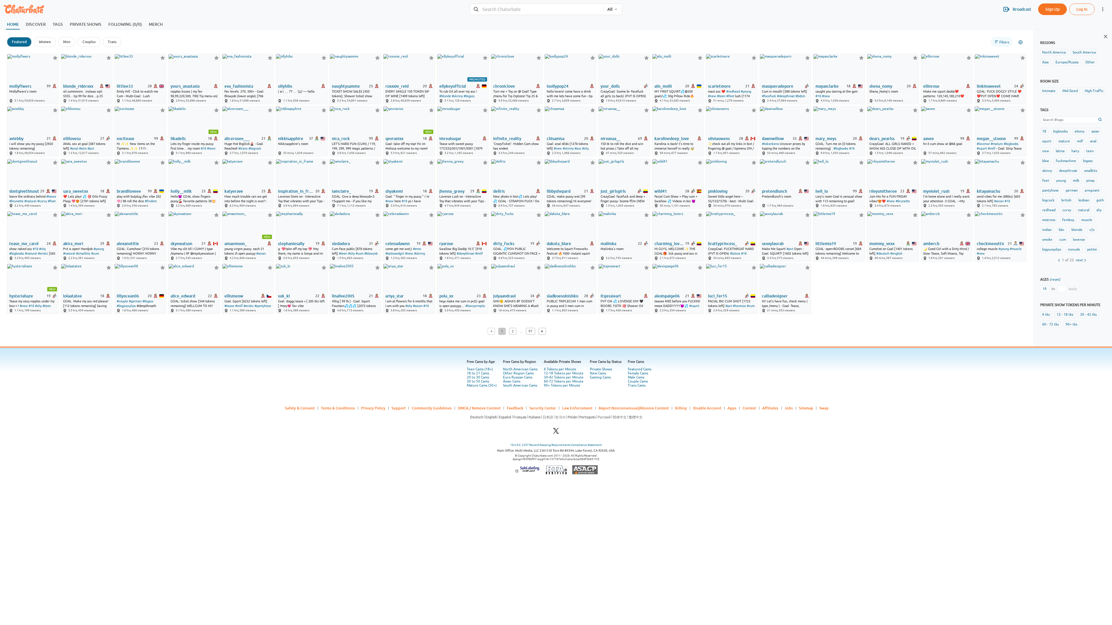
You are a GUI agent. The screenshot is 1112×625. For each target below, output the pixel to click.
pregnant (1092, 190)
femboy (1068, 220)
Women (45, 42)
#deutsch (882, 253)
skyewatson (181, 243)
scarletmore (719, 86)
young (1061, 181)
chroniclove (504, 86)
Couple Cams (638, 381)
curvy (1066, 210)
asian (1095, 131)
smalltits (1090, 171)
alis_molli (663, 86)
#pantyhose (263, 306)
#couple (122, 301)
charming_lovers (669, 243)
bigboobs (1060, 131)
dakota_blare (559, 243)
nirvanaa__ (610, 138)
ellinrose (931, 86)
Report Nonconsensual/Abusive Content (634, 408)
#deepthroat (786, 96)
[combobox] (536, 9)
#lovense (983, 144)
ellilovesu (72, 138)
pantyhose (1050, 190)
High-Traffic (1094, 91)
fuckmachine (1066, 161)
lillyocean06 (128, 296)
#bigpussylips (126, 306)
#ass (578, 148)
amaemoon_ (235, 243)
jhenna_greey (451, 191)
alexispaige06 (667, 296)
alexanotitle (128, 243)
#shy (585, 148)
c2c (1092, 230)
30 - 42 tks (1088, 314)
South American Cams (520, 385)
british (1066, 200)
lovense (1079, 240)
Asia (1045, 62)
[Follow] (55, 58)
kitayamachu (988, 191)
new (1045, 151)
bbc (1062, 230)
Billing (681, 408)
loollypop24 (557, 86)
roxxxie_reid (397, 86)
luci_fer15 (717, 296)
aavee (928, 138)
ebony (1079, 131)
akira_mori (73, 243)
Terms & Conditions (338, 408)
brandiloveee (129, 191)
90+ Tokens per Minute (562, 385)
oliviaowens (719, 138)
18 (1044, 131)
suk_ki (284, 296)
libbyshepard (558, 191)
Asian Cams (511, 381)
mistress (1048, 220)
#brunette (16, 201)
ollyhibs (285, 86)
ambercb (931, 243)
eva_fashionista (238, 86)
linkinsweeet (989, 86)
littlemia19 (825, 243)
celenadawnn (397, 243)
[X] (556, 432)
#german (135, 301)
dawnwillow (773, 138)
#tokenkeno (770, 144)
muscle (1086, 220)
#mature (997, 144)
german (1072, 190)
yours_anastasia (185, 86)
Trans (112, 42)
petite (1092, 249)
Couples (89, 42)
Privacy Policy (373, 408)
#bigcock (254, 148)
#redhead (733, 91)
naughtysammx (346, 86)
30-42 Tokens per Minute (564, 377)
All (609, 9)
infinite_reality (507, 138)
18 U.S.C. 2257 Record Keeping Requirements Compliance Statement (556, 444)
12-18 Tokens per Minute (564, 373)
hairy (1075, 151)
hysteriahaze (21, 296)
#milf (991, 148)
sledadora (341, 243)
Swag (823, 408)
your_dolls (610, 86)
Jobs (788, 408)
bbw (1045, 161)
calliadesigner (775, 296)
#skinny (457, 96)
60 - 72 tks (1050, 324)
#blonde (445, 96)
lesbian (1083, 200)
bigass (1088, 161)
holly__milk (181, 191)
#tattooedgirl (394, 253)
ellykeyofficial (452, 86)
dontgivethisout (24, 191)
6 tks (1046, 314)
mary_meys (825, 138)
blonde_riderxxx (78, 86)
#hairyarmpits (475, 306)
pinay (1090, 181)
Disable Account (707, 408)
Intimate (1049, 91)
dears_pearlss (882, 138)
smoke (1047, 240)
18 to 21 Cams (478, 373)
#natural (30, 201)
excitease (125, 138)
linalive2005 (343, 296)
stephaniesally (291, 243)
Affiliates (770, 408)
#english (896, 253)
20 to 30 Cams (478, 377)
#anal (74, 148)
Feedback (515, 408)
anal (1093, 141)
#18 (818, 96)
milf (1080, 141)
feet (1045, 181)
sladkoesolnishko (562, 296)
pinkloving (717, 191)
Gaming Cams (600, 377)
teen (1090, 151)
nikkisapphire (290, 138)
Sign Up (1052, 9)
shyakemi (394, 191)
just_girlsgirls (613, 191)
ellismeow (233, 296)
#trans (243, 148)
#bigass (469, 96)
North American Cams (520, 369)
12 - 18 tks (1065, 314)
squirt (1046, 141)
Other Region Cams (518, 373)
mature (1064, 141)
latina (1060, 151)
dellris (499, 191)
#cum (95, 253)
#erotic (43, 253)
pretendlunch (774, 191)
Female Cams (638, 373)
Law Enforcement (577, 408)
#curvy (42, 201)
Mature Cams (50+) (482, 385)
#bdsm (800, 96)
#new (712, 96)
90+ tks (1071, 324)
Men (66, 42)
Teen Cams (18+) (480, 369)
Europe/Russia (1067, 62)
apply (1073, 289)
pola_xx (446, 296)
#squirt (982, 148)
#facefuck (769, 96)
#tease (51, 196)
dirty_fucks (503, 243)
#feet (730, 96)
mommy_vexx (882, 243)
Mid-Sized (1070, 91)
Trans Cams (636, 385)
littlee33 (125, 86)
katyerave (233, 191)
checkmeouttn (990, 243)
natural (1083, 210)
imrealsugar (450, 138)
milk (1076, 181)
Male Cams (636, 377)
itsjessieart (611, 296)
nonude (1074, 249)
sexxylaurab (773, 243)
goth (1100, 200)
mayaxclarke (827, 86)
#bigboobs (840, 148)
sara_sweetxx (75, 191)
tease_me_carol (24, 243)
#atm (83, 148)
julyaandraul (504, 296)
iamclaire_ (341, 191)
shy (1099, 210)
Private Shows (601, 369)
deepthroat (1068, 171)
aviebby (16, 138)
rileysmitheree (883, 191)
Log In (1081, 9)
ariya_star (394, 296)
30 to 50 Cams (478, 381)
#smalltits (83, 253)
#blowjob (371, 253)
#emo (417, 249)
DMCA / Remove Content (479, 408)
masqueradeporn (777, 86)
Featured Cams (639, 369)
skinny (1047, 171)
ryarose (446, 243)
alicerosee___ (237, 138)
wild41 (660, 191)
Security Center (542, 408)
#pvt (90, 148)
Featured (19, 42)
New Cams (598, 373)
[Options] (1020, 42)
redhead (1049, 210)
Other (1090, 62)
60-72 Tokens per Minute (564, 381)
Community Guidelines (432, 408)
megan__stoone (991, 138)
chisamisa (555, 138)
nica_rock (341, 138)
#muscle (1016, 249)
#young (746, 91)
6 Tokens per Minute (560, 369)
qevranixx (394, 138)
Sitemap (806, 408)
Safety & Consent (300, 408)
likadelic (178, 138)
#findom (151, 201)
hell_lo (821, 191)
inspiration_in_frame (296, 191)
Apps (731, 408)
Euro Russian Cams (517, 377)
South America (1084, 52)
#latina (735, 253)
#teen (721, 96)
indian (1047, 230)
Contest (749, 408)
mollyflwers (20, 86)
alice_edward (183, 296)
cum (1062, 240)
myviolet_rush (936, 191)
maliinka (608, 243)
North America (1054, 52)
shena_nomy (880, 86)
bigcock (1048, 200)
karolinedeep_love (671, 138)
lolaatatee (72, 296)
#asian (999, 201)
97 (530, 331)
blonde (1076, 230)
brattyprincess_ (722, 243)
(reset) (1055, 279)
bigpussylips (1051, 249)
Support (399, 408)
